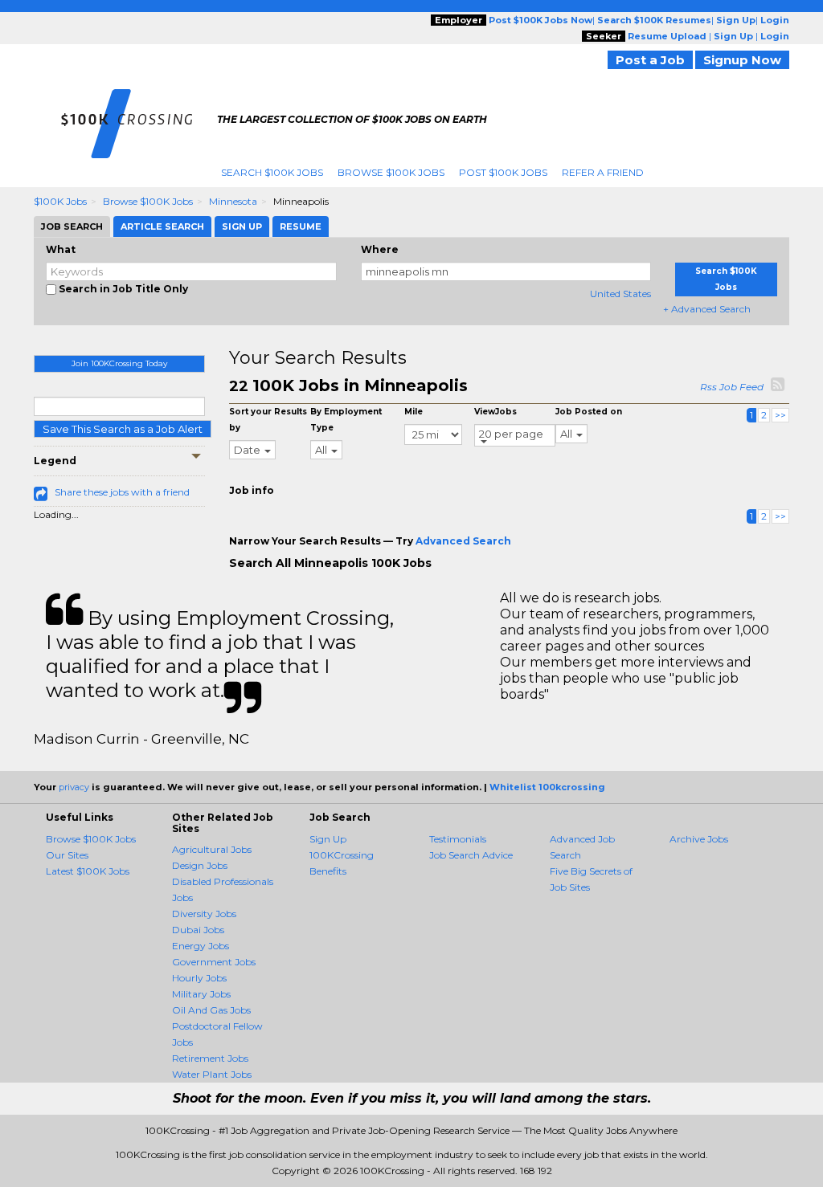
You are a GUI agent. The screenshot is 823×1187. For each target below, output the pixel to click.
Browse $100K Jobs (391, 172)
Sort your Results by (268, 419)
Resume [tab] (300, 226)
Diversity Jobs (204, 914)
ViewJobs (495, 411)
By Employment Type (346, 419)
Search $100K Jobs (272, 172)
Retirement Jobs (210, 1058)
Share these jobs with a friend (122, 492)
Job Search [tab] (72, 226)
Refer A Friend (603, 172)
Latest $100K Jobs (87, 871)
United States (620, 294)
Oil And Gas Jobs (211, 1010)
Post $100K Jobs (503, 172)
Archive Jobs (698, 839)
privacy (74, 787)
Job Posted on (588, 411)
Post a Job (650, 59)
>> (780, 415)
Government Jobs (214, 962)
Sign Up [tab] (242, 226)
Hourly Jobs (199, 978)
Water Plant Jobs (212, 1074)
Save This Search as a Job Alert (123, 428)
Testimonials (457, 839)
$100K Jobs (60, 201)
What (61, 249)
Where (380, 249)
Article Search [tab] (162, 226)
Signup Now (742, 59)
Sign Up (327, 839)
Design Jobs (199, 865)
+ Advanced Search (707, 309)
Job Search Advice (471, 855)
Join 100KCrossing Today (119, 363)
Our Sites (67, 855)
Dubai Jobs (198, 930)
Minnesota (233, 201)
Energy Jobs (200, 946)
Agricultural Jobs (212, 849)
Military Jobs (201, 994)
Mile (413, 411)
